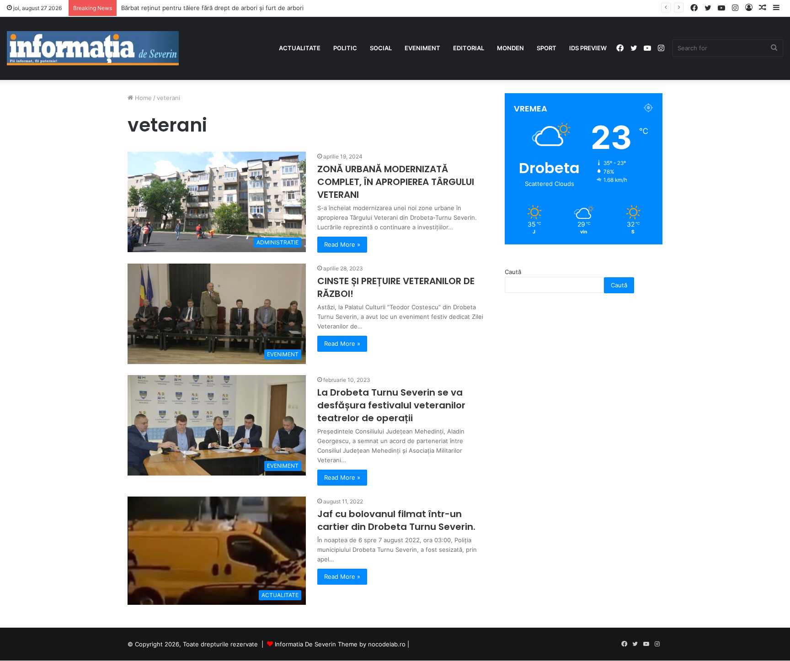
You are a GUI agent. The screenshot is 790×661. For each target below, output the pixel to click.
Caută (513, 271)
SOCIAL (381, 48)
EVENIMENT (422, 48)
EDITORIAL (468, 48)
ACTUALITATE (299, 48)
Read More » (342, 244)
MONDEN (510, 48)
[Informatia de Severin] (93, 48)
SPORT (546, 48)
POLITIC (345, 48)
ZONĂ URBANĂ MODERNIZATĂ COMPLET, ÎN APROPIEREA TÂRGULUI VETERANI (395, 182)
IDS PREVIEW (588, 48)
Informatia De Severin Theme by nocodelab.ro (340, 644)
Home (142, 97)
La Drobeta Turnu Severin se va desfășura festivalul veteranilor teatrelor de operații (391, 405)
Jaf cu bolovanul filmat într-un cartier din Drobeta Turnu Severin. (396, 520)
